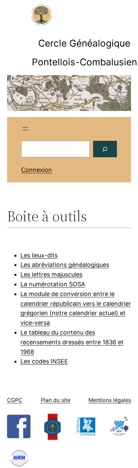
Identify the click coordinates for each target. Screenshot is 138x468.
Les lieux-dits (39, 255)
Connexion (36, 169)
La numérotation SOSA (52, 284)
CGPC (14, 400)
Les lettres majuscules (51, 274)
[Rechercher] (105, 149)
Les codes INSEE (44, 361)
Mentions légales (109, 400)
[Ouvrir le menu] (25, 129)
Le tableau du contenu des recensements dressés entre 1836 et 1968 (72, 342)
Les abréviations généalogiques (64, 264)
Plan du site (55, 400)
